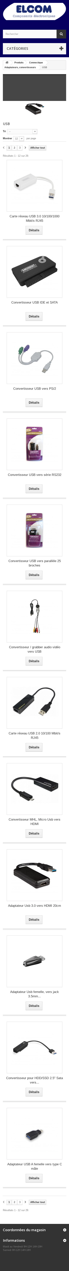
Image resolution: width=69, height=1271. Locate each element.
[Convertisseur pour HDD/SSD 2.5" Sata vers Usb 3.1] (34, 1047)
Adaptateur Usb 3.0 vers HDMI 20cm (34, 906)
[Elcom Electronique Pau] (34, 11)
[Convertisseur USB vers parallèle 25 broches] (34, 530)
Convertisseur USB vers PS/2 (34, 388)
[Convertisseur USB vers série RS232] (34, 444)
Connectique (36, 62)
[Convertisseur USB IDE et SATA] (34, 272)
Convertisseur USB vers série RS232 (34, 475)
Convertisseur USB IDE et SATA (34, 302)
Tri (4, 131)
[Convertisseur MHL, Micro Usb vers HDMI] (34, 789)
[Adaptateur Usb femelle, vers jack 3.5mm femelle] (34, 961)
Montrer (7, 138)
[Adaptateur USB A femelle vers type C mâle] (34, 1134)
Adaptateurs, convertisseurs (20, 67)
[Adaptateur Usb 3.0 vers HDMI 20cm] (34, 875)
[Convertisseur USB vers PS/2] (34, 358)
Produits (19, 62)
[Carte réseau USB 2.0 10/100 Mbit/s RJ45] (34, 703)
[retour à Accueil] (7, 62)
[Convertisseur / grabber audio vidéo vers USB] (34, 617)
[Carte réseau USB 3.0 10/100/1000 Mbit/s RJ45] (34, 186)
